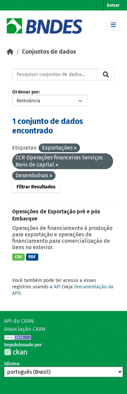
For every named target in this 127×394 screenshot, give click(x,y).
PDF (32, 257)
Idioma (11, 364)
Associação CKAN (24, 329)
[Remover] (75, 148)
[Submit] (106, 75)
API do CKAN (19, 321)
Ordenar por (25, 92)
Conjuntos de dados (49, 51)
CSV (18, 257)
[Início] (10, 51)
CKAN (15, 352)
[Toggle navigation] (113, 25)
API (57, 287)
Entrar (113, 5)
